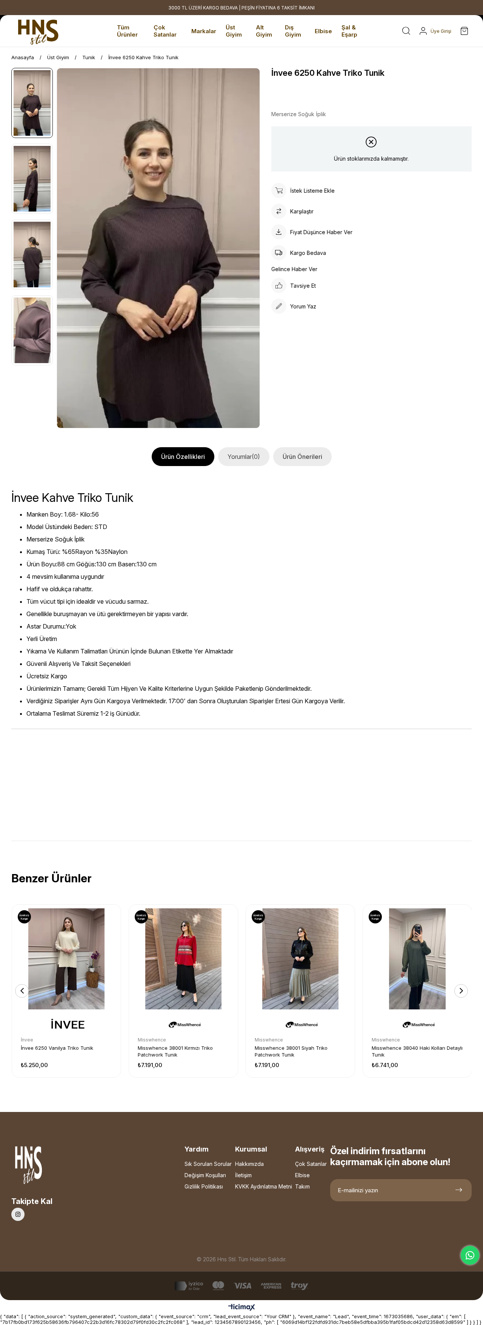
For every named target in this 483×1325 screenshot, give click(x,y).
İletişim (243, 1175)
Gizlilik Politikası (204, 1186)
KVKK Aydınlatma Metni (263, 1186)
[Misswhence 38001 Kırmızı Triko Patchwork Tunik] (183, 958)
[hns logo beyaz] (48, 1167)
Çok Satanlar (311, 1164)
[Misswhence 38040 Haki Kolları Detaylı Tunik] (417, 958)
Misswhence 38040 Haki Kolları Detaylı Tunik (417, 1051)
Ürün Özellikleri (183, 456)
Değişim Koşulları (205, 1175)
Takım (302, 1186)
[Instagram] (18, 1214)
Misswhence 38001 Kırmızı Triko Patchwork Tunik (175, 1051)
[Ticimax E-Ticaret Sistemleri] (241, 1308)
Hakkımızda (249, 1164)
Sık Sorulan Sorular (208, 1164)
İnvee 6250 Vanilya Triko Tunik (57, 1048)
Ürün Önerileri (302, 456)
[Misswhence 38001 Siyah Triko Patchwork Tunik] (300, 958)
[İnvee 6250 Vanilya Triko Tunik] (66, 958)
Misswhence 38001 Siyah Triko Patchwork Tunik (291, 1051)
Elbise (302, 1175)
